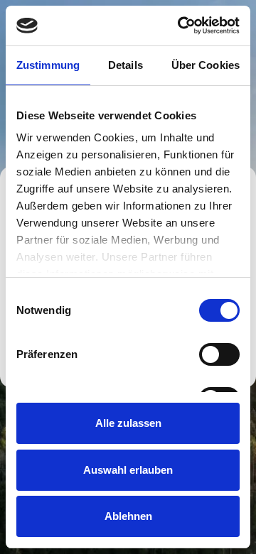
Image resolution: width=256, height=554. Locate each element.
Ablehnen (128, 516)
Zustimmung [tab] (48, 65)
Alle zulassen (128, 423)
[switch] (219, 354)
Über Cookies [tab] (205, 65)
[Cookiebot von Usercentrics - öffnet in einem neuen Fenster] (181, 25)
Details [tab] (125, 65)
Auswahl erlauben (128, 470)
